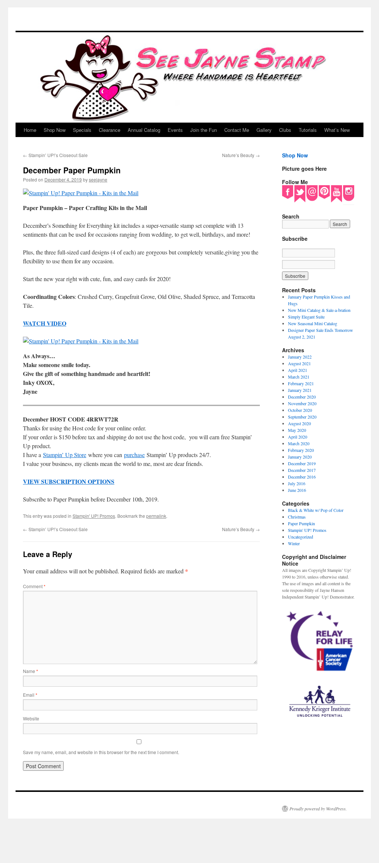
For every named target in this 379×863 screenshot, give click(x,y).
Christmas (297, 517)
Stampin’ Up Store (64, 455)
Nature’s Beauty (241, 155)
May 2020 (297, 430)
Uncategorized (300, 537)
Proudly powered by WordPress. (318, 809)
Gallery (264, 129)
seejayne (98, 179)
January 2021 (300, 390)
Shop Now (55, 129)
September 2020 (302, 417)
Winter (294, 543)
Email (30, 695)
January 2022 (300, 357)
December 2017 (302, 470)
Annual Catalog (144, 129)
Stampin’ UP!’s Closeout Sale (55, 155)
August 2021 (299, 363)
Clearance (109, 129)
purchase (134, 455)
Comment (34, 586)
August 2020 (299, 423)
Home (30, 129)
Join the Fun (203, 129)
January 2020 (300, 457)
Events (175, 129)
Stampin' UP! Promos (94, 516)
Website (31, 718)
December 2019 (302, 463)
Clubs (285, 129)
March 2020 (298, 443)
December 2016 (302, 477)
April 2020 (297, 437)
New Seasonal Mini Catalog (312, 323)
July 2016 (296, 483)
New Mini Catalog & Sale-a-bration (319, 310)
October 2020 (300, 410)
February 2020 (301, 450)
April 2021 (297, 370)
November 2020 (302, 403)
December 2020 (302, 397)
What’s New (337, 129)
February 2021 (301, 383)
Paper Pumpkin (301, 523)
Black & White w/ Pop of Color (315, 510)
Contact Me (236, 129)
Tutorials (308, 129)
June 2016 (297, 490)
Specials (82, 129)
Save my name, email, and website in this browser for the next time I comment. (101, 752)
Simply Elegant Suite (306, 317)
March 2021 (298, 377)
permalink (156, 516)
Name (30, 671)
